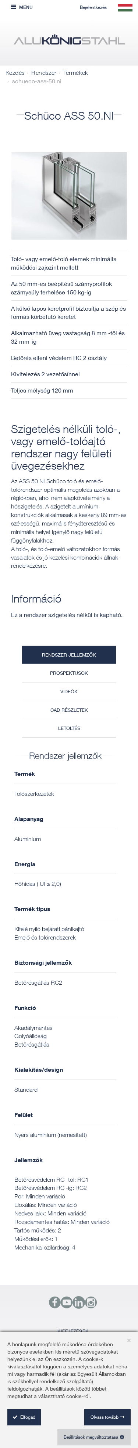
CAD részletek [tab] (69, 710)
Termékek (75, 72)
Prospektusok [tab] (69, 673)
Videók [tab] (69, 691)
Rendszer (43, 72)
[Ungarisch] (69, 42)
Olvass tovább (104, 1417)
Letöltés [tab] (69, 728)
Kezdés (15, 72)
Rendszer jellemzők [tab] (69, 655)
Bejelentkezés (93, 7)
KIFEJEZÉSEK (73, 1331)
